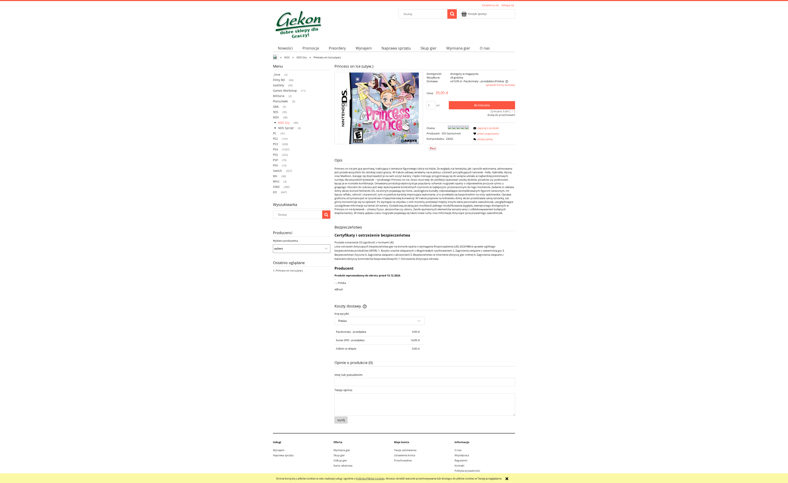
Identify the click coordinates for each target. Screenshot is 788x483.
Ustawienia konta (404, 455)
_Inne (276, 74)
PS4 (275, 149)
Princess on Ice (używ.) (289, 270)
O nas (458, 450)
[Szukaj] (452, 14)
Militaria (278, 96)
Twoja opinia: (343, 390)
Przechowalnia (403, 460)
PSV (275, 165)
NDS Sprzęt (286, 128)
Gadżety (278, 85)
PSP (275, 160)
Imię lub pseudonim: (348, 375)
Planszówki (280, 101)
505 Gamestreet (451, 133)
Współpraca (462, 455)
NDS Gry (284, 123)
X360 (276, 187)
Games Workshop (285, 90)
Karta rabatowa (342, 465)
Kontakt (459, 465)
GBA (276, 107)
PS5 (275, 155)
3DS (275, 112)
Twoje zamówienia (405, 450)
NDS (276, 117)
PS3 (275, 144)
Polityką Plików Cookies (370, 478)
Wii (275, 176)
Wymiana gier (341, 450)
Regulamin (461, 460)
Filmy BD (279, 80)
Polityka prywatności (467, 471)
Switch (277, 171)
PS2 (275, 139)
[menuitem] (285, 48)
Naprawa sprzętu (283, 455)
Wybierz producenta (285, 240)
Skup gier (339, 455)
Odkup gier (340, 460)
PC (274, 133)
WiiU (276, 181)
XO (275, 192)
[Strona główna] (298, 23)
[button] (485, 128)
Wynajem (278, 450)
